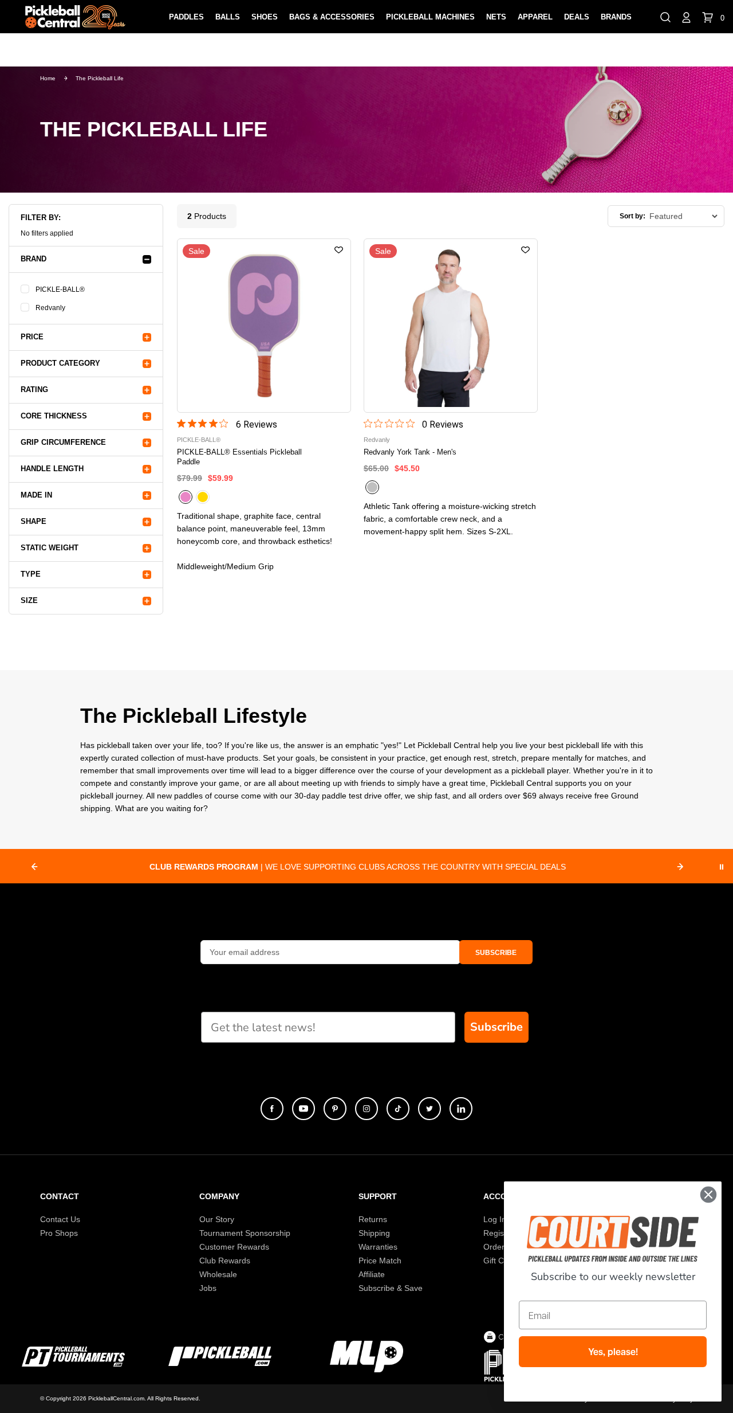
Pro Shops (59, 1233)
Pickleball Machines (430, 17)
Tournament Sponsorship (244, 1233)
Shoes (264, 17)
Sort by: (632, 216)
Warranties (377, 1246)
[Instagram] (366, 1108)
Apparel (535, 17)
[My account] (686, 16)
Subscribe (496, 1027)
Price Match (379, 1260)
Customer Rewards (234, 1246)
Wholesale (218, 1274)
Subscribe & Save (390, 1288)
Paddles (186, 17)
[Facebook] (272, 1108)
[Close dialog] (708, 1194)
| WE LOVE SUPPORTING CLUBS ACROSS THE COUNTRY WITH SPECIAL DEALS (357, 866)
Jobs (207, 1288)
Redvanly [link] (50, 308)
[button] (665, 16)
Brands (616, 17)
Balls (227, 17)
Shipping (374, 1233)
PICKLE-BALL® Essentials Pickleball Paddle (239, 457)
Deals (576, 17)
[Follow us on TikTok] (398, 1108)
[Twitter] (429, 1108)
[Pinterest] (335, 1108)
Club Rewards (224, 1260)
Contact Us (60, 1219)
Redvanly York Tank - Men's (410, 452)
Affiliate (371, 1274)
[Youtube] (303, 1108)
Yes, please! (613, 1351)
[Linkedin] (461, 1108)
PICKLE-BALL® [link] (60, 289)
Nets (496, 17)
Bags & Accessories (332, 17)
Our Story (216, 1219)
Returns (372, 1219)
